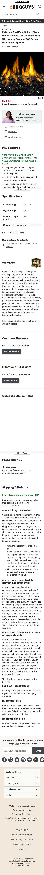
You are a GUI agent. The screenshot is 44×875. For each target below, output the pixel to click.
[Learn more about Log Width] (14, 210)
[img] (22, 74)
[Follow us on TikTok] (35, 759)
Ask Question (10, 380)
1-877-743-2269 (22, 1)
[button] (22, 772)
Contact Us (22, 849)
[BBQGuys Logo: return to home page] (22, 7)
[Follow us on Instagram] (23, 759)
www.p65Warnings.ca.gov (14, 473)
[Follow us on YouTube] (17, 759)
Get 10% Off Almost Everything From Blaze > (22, 21)
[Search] (38, 14)
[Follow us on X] (10, 759)
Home (4, 26)
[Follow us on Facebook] (4, 759)
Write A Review (11, 351)
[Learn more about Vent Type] (14, 204)
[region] (22, 75)
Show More (22, 189)
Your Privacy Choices (20, 839)
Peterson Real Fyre (10, 47)
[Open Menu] (4, 7)
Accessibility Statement (22, 834)
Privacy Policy (22, 830)
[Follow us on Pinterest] (29, 759)
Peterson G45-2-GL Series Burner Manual (21, 245)
